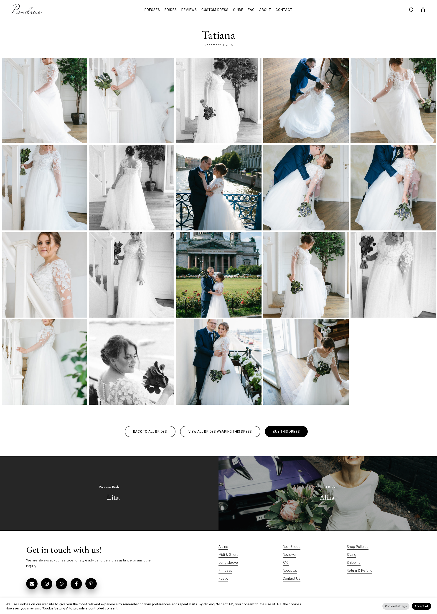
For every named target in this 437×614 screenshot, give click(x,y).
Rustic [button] (223, 578)
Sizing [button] (351, 555)
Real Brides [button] (291, 547)
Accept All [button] (421, 606)
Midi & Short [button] (228, 555)
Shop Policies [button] (357, 547)
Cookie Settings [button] (396, 606)
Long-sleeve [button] (228, 563)
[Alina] (327, 493)
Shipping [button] (354, 563)
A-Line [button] (223, 547)
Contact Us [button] (291, 578)
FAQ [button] (286, 563)
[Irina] (109, 493)
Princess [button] (225, 571)
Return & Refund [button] (359, 571)
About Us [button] (290, 571)
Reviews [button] (289, 555)
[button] (150, 431)
